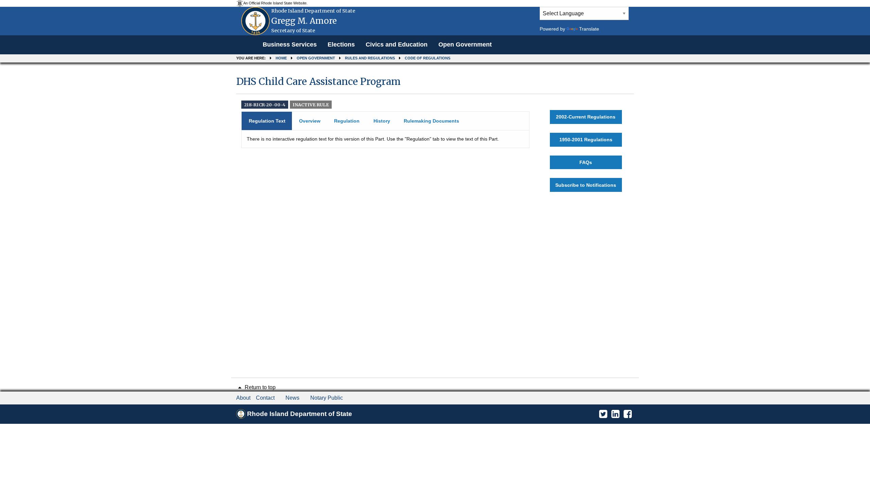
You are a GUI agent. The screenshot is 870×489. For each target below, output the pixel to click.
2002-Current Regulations (585, 117)
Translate (589, 29)
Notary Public (326, 398)
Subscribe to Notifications (585, 185)
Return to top (259, 387)
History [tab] (381, 121)
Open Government (465, 44)
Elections (341, 44)
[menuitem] (289, 45)
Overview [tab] (309, 121)
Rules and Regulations (370, 58)
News (292, 398)
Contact (265, 398)
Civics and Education (397, 44)
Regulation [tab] (347, 121)
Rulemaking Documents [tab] (431, 121)
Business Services (290, 44)
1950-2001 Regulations (585, 139)
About (243, 398)
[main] (435, 134)
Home (281, 58)
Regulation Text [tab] (267, 121)
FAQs (585, 162)
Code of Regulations (427, 58)
